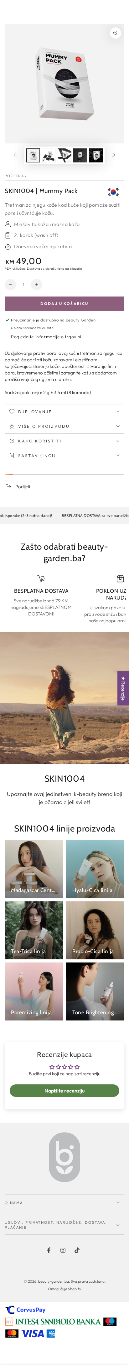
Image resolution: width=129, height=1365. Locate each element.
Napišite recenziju (64, 1091)
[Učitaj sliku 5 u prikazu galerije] (96, 155)
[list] (64, 599)
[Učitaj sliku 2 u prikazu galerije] (49, 155)
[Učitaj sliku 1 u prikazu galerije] (33, 155)
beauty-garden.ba (53, 1281)
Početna (14, 176)
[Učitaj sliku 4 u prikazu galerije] (80, 155)
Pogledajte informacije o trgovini (46, 337)
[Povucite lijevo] (15, 155)
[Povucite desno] (114, 155)
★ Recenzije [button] (123, 688)
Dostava (33, 269)
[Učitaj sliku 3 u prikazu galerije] (64, 155)
